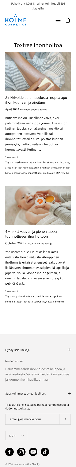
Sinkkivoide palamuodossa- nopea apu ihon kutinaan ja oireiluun (36, 100)
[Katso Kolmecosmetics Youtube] (33, 452)
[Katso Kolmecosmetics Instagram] (21, 452)
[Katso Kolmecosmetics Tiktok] (45, 452)
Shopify (36, 464)
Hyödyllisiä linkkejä (17, 350)
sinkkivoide (49, 172)
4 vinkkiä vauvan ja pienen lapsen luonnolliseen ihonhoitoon (31, 234)
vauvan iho (39, 301)
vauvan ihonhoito (55, 301)
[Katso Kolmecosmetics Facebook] (9, 452)
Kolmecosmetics (22, 464)
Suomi (12, 435)
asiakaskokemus (20, 162)
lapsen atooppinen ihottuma (27, 172)
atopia (37, 167)
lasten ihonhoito (24, 301)
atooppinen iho (38, 162)
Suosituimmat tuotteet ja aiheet (25, 393)
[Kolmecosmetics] (15, 19)
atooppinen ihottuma (58, 162)
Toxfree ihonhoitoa (38, 45)
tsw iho (65, 172)
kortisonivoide (49, 167)
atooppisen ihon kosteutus (19, 167)
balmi (38, 296)
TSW (58, 172)
